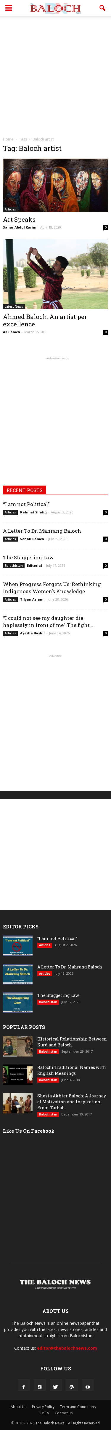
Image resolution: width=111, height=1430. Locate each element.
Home (8, 139)
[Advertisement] (55, 74)
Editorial (34, 565)
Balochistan (14, 566)
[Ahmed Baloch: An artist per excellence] (55, 274)
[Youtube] (88, 1385)
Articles (10, 209)
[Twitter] (56, 1385)
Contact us (64, 1412)
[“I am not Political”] (18, 946)
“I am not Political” (26, 504)
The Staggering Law (28, 557)
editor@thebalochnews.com (67, 1348)
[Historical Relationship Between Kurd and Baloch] (18, 1046)
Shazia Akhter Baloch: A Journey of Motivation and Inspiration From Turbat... (71, 1101)
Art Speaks (19, 219)
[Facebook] (24, 1385)
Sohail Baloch (32, 539)
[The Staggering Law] (18, 1002)
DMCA (44, 1412)
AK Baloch (11, 332)
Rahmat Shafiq (33, 512)
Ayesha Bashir (32, 633)
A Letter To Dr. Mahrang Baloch (42, 530)
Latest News (14, 306)
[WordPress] (72, 1385)
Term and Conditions (78, 1406)
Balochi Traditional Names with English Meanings (71, 1070)
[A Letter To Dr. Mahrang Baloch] (18, 974)
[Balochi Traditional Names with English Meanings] (18, 1074)
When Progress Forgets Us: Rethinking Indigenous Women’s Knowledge (52, 588)
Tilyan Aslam (31, 599)
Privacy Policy (43, 1406)
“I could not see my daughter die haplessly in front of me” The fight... (48, 621)
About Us (18, 1406)
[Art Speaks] (55, 185)
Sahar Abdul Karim (19, 227)
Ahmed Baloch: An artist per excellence (45, 320)
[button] (102, 8)
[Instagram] (40, 1385)
